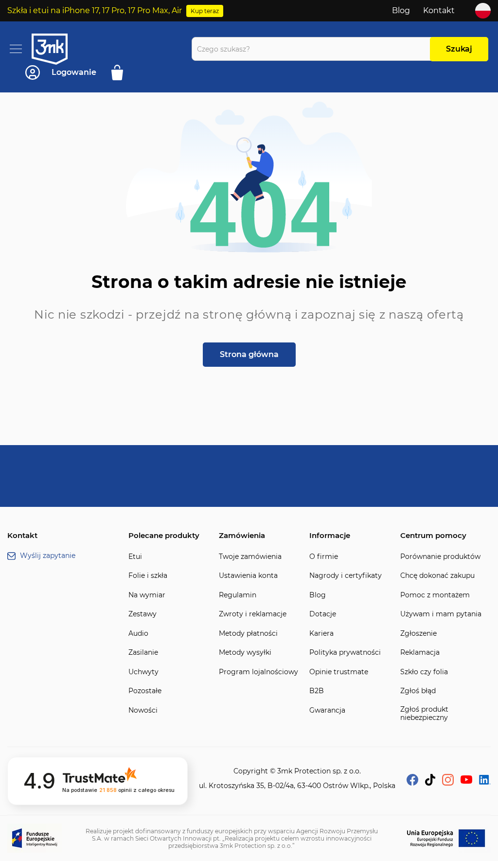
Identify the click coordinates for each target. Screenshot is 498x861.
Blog (401, 10)
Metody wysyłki (245, 652)
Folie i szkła (147, 576)
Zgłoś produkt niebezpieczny (424, 713)
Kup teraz (205, 11)
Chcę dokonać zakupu (437, 576)
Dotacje (322, 614)
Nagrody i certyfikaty (345, 576)
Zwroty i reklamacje (252, 614)
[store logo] (58, 49)
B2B (316, 691)
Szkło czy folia (424, 672)
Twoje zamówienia (250, 557)
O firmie (323, 557)
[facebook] (412, 783)
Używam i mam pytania (440, 614)
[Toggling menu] (16, 49)
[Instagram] (448, 783)
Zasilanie (143, 652)
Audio (138, 633)
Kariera (321, 633)
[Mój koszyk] (120, 72)
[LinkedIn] (485, 782)
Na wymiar (146, 595)
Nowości (143, 710)
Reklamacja (420, 652)
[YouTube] (466, 781)
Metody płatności (248, 633)
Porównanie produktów (440, 557)
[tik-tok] (430, 783)
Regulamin (237, 595)
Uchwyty (143, 672)
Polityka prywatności (345, 652)
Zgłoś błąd (418, 691)
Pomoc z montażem (435, 595)
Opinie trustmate (338, 672)
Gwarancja (327, 710)
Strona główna (249, 354)
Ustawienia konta (248, 576)
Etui (135, 557)
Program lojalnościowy (258, 672)
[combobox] (313, 49)
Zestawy (142, 614)
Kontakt (439, 10)
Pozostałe (144, 691)
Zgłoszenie (418, 633)
